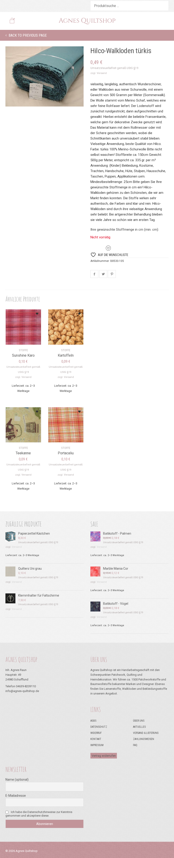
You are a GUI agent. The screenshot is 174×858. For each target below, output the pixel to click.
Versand (102, 73)
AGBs (93, 720)
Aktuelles (139, 726)
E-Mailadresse (15, 795)
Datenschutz (98, 726)
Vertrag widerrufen (104, 755)
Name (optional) (17, 779)
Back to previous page (27, 35)
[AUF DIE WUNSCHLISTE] (32, 312)
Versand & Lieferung (146, 733)
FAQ (135, 745)
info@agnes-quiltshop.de (22, 691)
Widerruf (96, 733)
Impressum (97, 745)
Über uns (138, 720)
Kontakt (95, 739)
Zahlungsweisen (143, 739)
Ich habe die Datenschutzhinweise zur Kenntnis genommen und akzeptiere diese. (38, 813)
